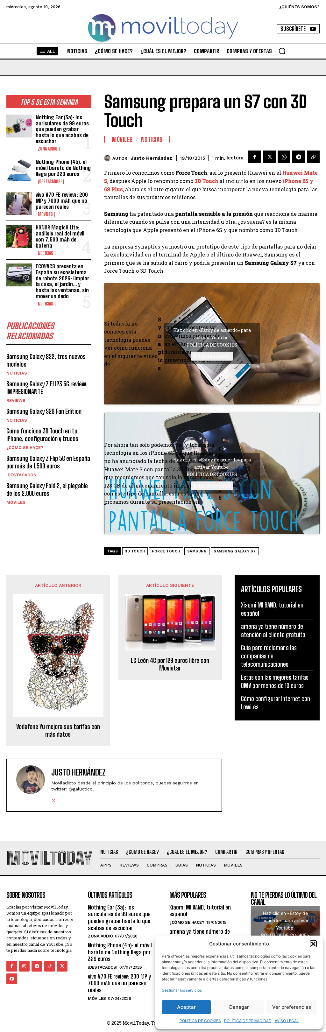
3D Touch (206, 181)
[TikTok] (49, 966)
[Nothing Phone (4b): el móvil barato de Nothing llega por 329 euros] (19, 170)
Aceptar (186, 1007)
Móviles (45, 214)
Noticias (45, 253)
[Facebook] (254, 157)
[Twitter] (269, 157)
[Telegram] (298, 157)
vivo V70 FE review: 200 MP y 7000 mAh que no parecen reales (62, 200)
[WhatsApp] (284, 157)
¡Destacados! (50, 181)
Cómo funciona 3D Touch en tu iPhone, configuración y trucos (42, 434)
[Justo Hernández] (108, 158)
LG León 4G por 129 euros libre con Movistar (170, 664)
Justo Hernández (151, 158)
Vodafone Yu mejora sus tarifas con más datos (58, 730)
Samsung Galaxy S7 (235, 551)
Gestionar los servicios (182, 990)
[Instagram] (24, 966)
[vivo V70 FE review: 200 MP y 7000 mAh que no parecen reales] (19, 203)
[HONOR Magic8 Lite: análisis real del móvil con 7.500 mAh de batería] (19, 236)
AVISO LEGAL (287, 1020)
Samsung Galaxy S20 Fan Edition (44, 411)
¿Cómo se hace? (24, 448)
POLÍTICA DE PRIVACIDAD (248, 1020)
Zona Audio (47, 149)
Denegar (239, 1007)
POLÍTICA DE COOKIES (200, 1020)
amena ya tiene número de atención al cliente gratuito (273, 630)
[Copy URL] (313, 157)
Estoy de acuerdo (212, 356)
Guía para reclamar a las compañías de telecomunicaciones (269, 656)
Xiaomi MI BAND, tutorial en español (200, 911)
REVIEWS (15, 400)
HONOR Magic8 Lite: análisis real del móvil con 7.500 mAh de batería (60, 236)
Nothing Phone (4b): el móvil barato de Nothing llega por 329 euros (63, 167)
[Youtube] (11, 978)
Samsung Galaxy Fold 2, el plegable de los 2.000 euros (47, 489)
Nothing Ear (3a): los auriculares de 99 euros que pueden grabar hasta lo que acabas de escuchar (62, 129)
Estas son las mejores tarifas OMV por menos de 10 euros (274, 681)
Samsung (197, 551)
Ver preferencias (291, 1007)
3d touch (135, 551)
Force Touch (166, 551)
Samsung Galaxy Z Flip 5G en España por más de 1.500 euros (48, 462)
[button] (313, 944)
